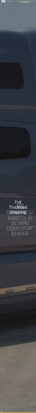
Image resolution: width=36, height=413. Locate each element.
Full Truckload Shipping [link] (25, 1)
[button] (35, 1)
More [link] (31, 1)
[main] (18, 207)
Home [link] (19, 1)
